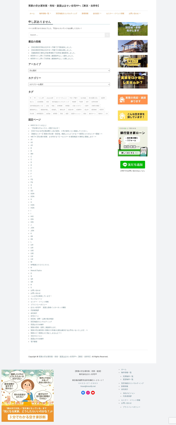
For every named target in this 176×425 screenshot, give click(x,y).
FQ (32, 179)
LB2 (32, 250)
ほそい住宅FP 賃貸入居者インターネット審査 (48, 307)
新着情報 (85, 13)
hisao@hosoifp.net (88, 386)
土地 (47, 106)
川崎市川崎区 (95, 106)
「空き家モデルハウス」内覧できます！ (45, 128)
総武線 (48, 113)
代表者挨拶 (35, 310)
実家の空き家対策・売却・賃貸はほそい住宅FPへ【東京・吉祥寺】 (64, 5)
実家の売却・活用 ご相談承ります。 (44, 327)
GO (32, 191)
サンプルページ (36, 299)
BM (32, 154)
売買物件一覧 (128, 376)
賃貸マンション (76, 113)
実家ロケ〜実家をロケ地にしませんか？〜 (46, 333)
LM (32, 256)
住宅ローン (35, 316)
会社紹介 (96, 13)
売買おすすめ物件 (37, 324)
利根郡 (74, 102)
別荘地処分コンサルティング (66, 13)
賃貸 (67, 113)
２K (107, 113)
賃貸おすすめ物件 (37, 339)
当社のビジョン (36, 336)
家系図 (67, 106)
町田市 (102, 109)
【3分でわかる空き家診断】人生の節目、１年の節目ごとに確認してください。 (60, 131)
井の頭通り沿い (93, 98)
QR (32, 279)
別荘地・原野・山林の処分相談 (42, 319)
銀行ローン (92, 113)
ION (32, 219)
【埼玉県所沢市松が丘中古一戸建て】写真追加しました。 (52, 47)
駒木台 (101, 113)
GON (32, 194)
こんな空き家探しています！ (41, 296)
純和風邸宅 (40, 113)
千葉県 (81, 102)
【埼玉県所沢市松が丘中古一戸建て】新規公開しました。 (52, 50)
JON (32, 228)
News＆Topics (36, 270)
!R (30, 98)
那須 (85, 113)
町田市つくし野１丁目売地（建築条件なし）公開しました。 (53, 59)
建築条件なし (34, 109)
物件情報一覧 (44, 13)
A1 (31, 139)
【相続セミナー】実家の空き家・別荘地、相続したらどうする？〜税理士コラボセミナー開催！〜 (66, 134)
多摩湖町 (60, 106)
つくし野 (41, 98)
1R (34, 98)
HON (32, 205)
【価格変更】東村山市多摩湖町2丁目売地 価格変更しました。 (53, 53)
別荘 (47, 102)
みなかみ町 (50, 98)
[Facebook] (83, 393)
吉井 (87, 102)
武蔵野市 (79, 109)
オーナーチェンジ (61, 98)
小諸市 (87, 106)
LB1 (32, 245)
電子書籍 (34, 342)
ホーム (32, 13)
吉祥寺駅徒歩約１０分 (36, 106)
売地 (53, 106)
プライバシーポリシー (39, 305)
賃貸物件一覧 (128, 379)
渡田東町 (94, 109)
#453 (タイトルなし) (38, 125)
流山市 (87, 109)
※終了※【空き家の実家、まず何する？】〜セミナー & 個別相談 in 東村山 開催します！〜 (63, 137)
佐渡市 (103, 98)
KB (32, 236)
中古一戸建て (74, 98)
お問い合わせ (134, 13)
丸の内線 (83, 98)
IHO (32, 216)
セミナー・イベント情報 (115, 13)
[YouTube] (93, 393)
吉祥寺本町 (94, 102)
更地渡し (54, 109)
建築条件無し (45, 109)
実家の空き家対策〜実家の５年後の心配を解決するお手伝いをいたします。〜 (59, 330)
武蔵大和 (70, 109)
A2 (32, 142)
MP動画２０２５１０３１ (40, 265)
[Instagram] (88, 393)
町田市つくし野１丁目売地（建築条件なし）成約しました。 (53, 56)
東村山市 (62, 109)
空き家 (32, 113)
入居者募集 (40, 102)
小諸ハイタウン (77, 106)
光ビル (32, 102)
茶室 (61, 113)
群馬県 (55, 113)
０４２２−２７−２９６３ (88, 383)
